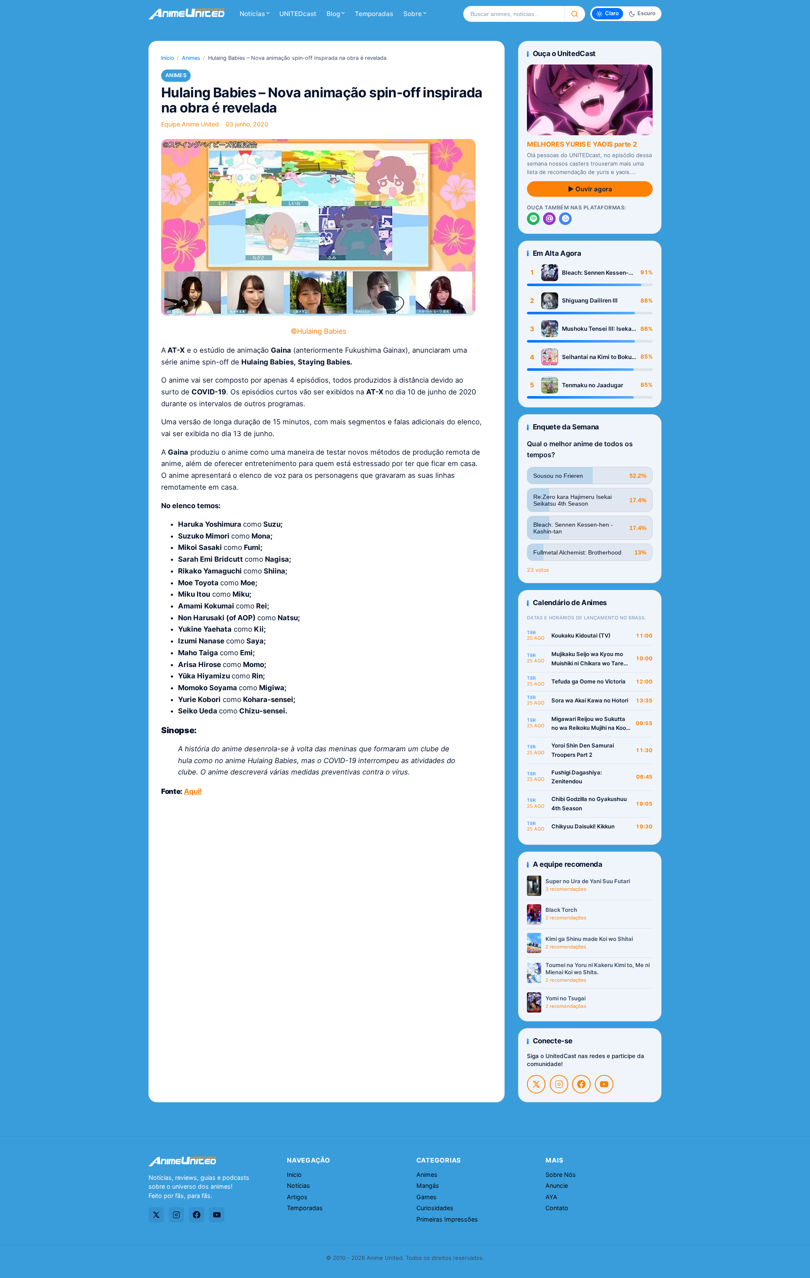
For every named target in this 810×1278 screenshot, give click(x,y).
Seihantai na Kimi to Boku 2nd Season (597, 357)
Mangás (427, 1185)
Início (167, 58)
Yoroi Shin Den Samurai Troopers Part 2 (582, 750)
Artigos (297, 1196)
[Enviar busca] (574, 14)
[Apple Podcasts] (549, 218)
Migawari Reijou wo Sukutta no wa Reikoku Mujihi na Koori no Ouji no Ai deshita (590, 724)
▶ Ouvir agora (590, 189)
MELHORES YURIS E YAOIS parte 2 (582, 144)
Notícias (252, 14)
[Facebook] (581, 1084)
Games (426, 1196)
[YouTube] (604, 1084)
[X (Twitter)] (536, 1084)
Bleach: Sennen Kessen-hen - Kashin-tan (595, 272)
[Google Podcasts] (565, 218)
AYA (551, 1196)
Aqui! (193, 791)
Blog (333, 14)
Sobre (412, 14)
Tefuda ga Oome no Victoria (588, 681)
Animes (191, 58)
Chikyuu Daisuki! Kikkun (583, 826)
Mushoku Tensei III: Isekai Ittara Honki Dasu (597, 328)
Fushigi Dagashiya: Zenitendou (576, 777)
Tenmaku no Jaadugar (592, 385)
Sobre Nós (560, 1174)
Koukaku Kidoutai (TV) (580, 635)
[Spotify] (533, 218)
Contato (556, 1207)
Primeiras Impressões (447, 1219)
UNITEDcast (297, 14)
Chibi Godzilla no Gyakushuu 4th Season (589, 804)
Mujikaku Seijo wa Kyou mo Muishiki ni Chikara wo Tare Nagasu (587, 659)
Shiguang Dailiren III (590, 300)
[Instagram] (559, 1084)
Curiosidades (435, 1207)
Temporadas (374, 14)
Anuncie (556, 1185)
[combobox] (513, 14)
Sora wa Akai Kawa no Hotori (589, 700)
